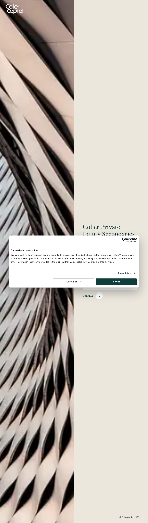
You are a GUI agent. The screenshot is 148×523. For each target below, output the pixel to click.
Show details (124, 273)
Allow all (116, 281)
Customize (71, 281)
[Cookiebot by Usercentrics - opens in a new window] (124, 240)
